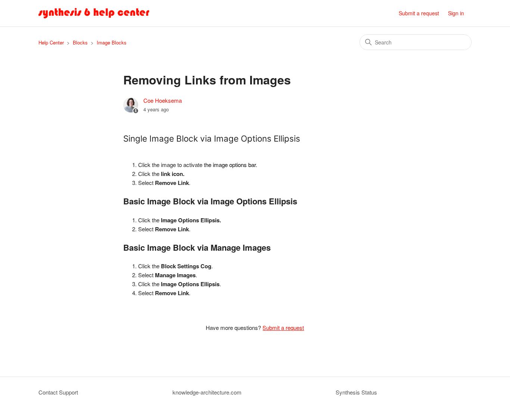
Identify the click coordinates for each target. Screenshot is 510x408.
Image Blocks (112, 42)
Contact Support (58, 392)
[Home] (94, 13)
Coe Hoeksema (162, 100)
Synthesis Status (356, 392)
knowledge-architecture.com (207, 392)
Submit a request (419, 13)
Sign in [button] (456, 13)
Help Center (51, 42)
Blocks (80, 42)
